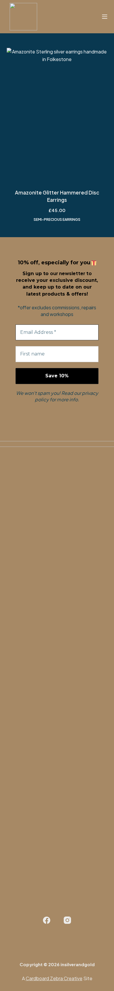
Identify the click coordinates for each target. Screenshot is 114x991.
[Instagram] (67, 920)
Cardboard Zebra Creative (54, 978)
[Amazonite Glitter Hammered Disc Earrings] (57, 115)
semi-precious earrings (57, 219)
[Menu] (104, 16)
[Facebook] (47, 920)
